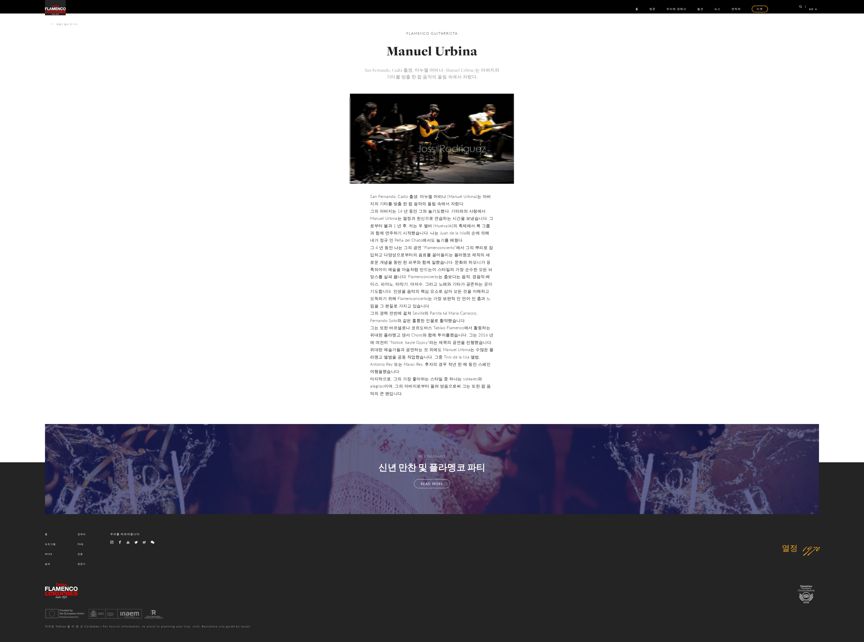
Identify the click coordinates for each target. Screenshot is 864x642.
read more (432, 483)
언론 (80, 554)
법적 (47, 563)
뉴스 (717, 9)
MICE (48, 554)
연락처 (736, 9)
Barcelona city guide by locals (226, 626)
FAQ (80, 544)
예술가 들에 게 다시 (67, 24)
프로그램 (50, 544)
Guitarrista (444, 33)
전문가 (82, 563)
